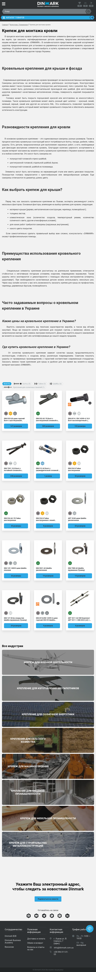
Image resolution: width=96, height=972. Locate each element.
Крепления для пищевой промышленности (48, 792)
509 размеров (48, 426)
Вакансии (9, 947)
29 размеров (16, 626)
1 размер (48, 476)
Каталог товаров (15, 17)
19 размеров (48, 576)
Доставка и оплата (36, 938)
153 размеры (80, 426)
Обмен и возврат (35, 943)
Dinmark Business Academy (13, 941)
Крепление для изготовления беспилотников (48, 688)
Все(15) (7, 384)
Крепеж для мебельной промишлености (48, 818)
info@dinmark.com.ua (64, 947)
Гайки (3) (42, 384)
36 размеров (80, 476)
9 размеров (48, 626)
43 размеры (16, 526)
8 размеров (48, 526)
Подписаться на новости (48, 899)
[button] (90, 928)
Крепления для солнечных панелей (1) (28, 387)
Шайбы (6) (57, 384)
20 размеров (80, 526)
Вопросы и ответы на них (35, 948)
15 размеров (80, 576)
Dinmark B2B (10, 936)
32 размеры (16, 576)
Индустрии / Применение (19, 25)
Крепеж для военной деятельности (48, 662)
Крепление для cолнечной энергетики (48, 714)
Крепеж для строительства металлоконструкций (48, 844)
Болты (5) (26, 384)
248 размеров (16, 476)
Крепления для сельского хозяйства (48, 740)
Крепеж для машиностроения (48, 766)
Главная (5, 25)
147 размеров (16, 426)
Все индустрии (12, 646)
